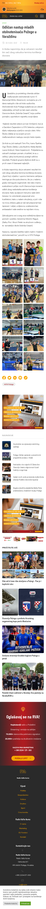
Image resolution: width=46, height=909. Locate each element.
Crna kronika (23, 812)
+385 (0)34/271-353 (23, 875)
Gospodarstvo (23, 795)
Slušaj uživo (39, 3)
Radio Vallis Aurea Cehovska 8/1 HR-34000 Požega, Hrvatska (23, 860)
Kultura (23, 799)
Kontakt (23, 837)
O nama (23, 824)
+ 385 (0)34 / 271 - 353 (23, 750)
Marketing (23, 828)
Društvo (23, 803)
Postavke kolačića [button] (11, 903)
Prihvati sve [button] (25, 903)
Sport (23, 808)
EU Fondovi (23, 832)
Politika (23, 790)
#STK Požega (8, 384)
